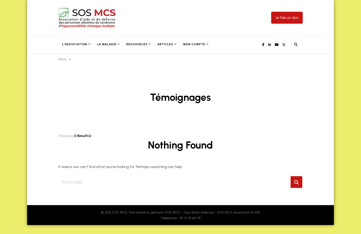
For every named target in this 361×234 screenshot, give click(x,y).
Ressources (136, 44)
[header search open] (295, 44)
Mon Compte (194, 44)
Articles (165, 44)
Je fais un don (287, 17)
